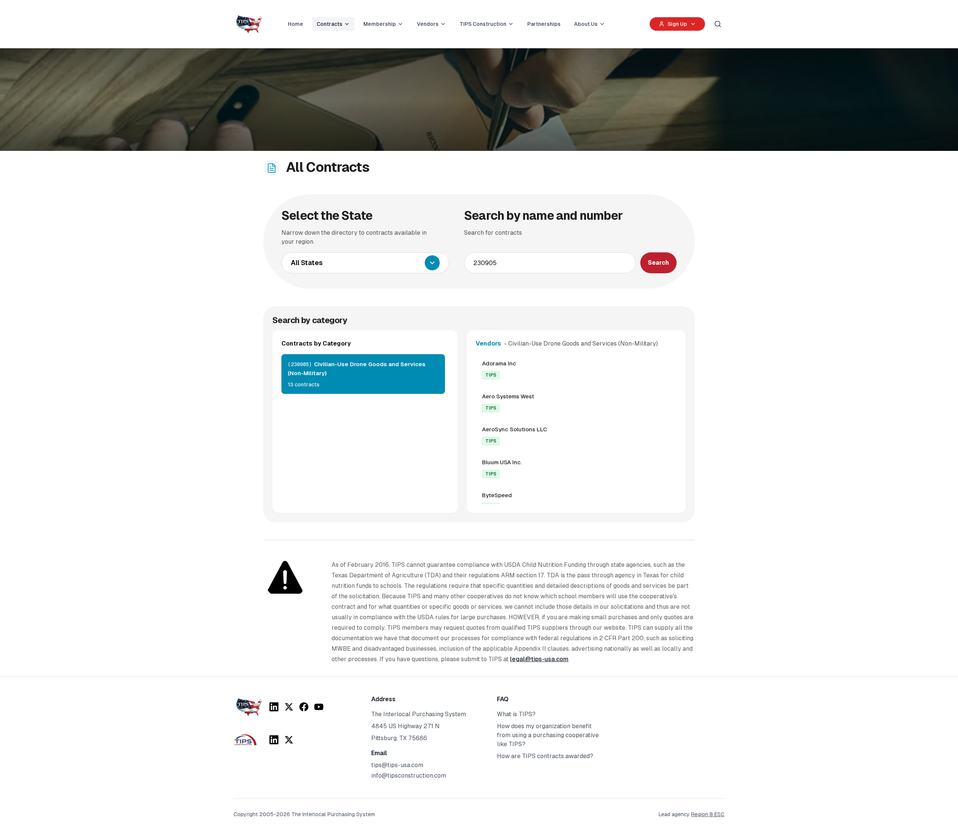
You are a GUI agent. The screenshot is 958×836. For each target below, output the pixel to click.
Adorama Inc (499, 363)
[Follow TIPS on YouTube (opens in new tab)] (318, 706)
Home (295, 24)
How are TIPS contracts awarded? (545, 756)
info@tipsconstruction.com (408, 775)
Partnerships (544, 24)
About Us (586, 24)
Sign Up (677, 24)
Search (658, 262)
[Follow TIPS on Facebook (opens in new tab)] (303, 706)
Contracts (329, 24)
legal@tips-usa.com (539, 659)
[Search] (717, 24)
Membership (379, 24)
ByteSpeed (497, 495)
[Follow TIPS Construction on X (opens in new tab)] (288, 739)
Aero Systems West (508, 396)
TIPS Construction (483, 24)
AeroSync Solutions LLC (514, 429)
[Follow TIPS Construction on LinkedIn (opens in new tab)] (273, 739)
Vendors (428, 24)
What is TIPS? (516, 714)
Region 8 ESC (707, 814)
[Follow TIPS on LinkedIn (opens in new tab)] (273, 706)
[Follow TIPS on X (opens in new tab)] (288, 706)
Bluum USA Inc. (502, 462)
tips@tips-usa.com (397, 765)
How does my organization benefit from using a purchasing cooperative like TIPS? (548, 735)
